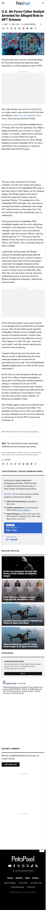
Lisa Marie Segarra (29, 24)
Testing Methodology (17, 887)
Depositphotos (34, 431)
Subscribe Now (10, 764)
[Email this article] (31, 28)
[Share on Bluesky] (19, 28)
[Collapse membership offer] (41, 480)
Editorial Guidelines (10, 883)
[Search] (43, 3)
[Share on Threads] (15, 28)
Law (5, 459)
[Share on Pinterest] (27, 28)
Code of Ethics (23, 883)
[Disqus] (23, 707)
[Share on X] (11, 28)
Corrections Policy (36, 883)
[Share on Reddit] (3, 28)
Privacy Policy (31, 887)
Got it (23, 673)
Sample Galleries (23, 510)
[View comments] (42, 24)
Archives (35, 878)
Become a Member (11, 494)
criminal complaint (11, 124)
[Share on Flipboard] (23, 28)
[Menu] (3, 3)
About (27, 878)
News (5, 24)
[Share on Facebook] (7, 28)
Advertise (19, 878)
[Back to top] (41, 849)
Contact (10, 878)
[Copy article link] (35, 28)
